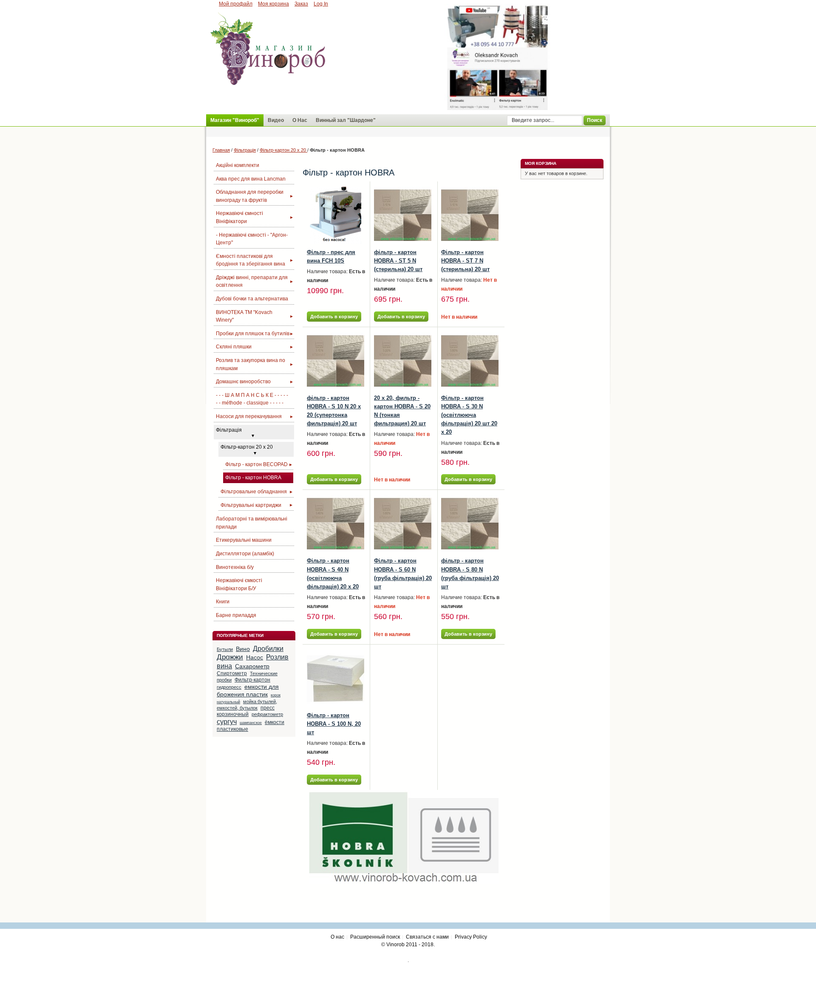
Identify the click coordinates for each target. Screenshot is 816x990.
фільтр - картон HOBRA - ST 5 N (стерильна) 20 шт (398, 260)
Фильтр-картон (252, 680)
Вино (243, 648)
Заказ (301, 4)
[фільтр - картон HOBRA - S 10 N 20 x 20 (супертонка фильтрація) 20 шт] (335, 361)
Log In (321, 4)
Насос (254, 657)
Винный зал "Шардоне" (346, 120)
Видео (276, 120)
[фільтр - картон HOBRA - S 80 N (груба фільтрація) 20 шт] (470, 523)
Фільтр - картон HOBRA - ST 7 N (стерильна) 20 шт (465, 260)
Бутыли (225, 649)
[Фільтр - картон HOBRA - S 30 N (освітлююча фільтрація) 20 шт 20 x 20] (470, 361)
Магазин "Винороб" (234, 120)
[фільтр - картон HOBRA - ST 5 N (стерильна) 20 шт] (402, 215)
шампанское (251, 723)
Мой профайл (235, 4)
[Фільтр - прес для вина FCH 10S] (335, 215)
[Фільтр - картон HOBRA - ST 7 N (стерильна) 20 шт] (470, 215)
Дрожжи (230, 657)
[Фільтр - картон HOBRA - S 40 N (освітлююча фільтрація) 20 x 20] (335, 523)
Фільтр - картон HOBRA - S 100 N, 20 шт (334, 723)
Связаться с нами (427, 937)
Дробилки (268, 648)
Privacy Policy (471, 937)
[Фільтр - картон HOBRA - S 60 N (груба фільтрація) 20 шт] (402, 523)
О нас (337, 937)
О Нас (299, 120)
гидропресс (229, 687)
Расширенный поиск (375, 937)
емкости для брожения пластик (248, 690)
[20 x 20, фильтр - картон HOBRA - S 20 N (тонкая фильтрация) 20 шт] (402, 361)
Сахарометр (252, 666)
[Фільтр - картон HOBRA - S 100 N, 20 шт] (335, 678)
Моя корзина (273, 4)
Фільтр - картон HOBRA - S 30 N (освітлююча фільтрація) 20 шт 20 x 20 (469, 415)
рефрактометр (267, 714)
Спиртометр (232, 673)
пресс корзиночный (246, 711)
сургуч (227, 721)
